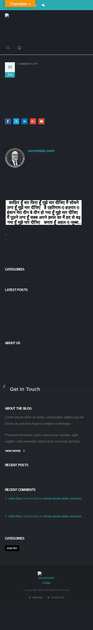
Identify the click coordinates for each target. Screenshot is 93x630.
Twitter (16, 121)
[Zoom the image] (46, 573)
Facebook (8, 121)
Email (41, 121)
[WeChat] (43, 5)
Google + (33, 121)
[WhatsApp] (35, 5)
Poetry (12, 277)
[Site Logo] (17, 25)
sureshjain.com (41, 150)
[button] (8, 47)
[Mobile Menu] (19, 48)
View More (13, 450)
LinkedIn (25, 121)
